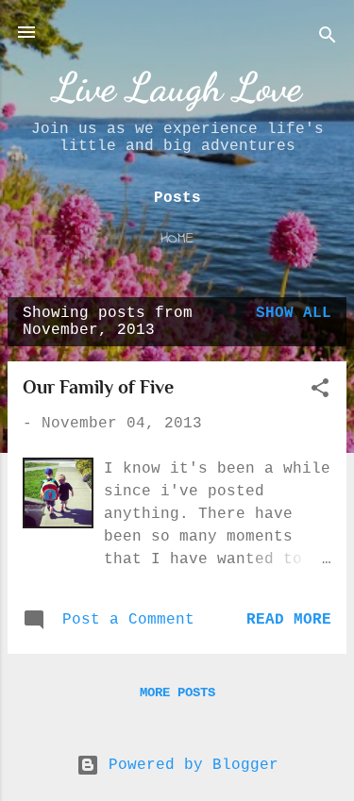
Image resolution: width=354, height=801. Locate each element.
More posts (177, 692)
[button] (320, 391)
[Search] (327, 38)
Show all (293, 313)
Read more (288, 619)
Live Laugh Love (177, 87)
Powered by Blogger (188, 765)
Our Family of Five (98, 386)
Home (177, 238)
